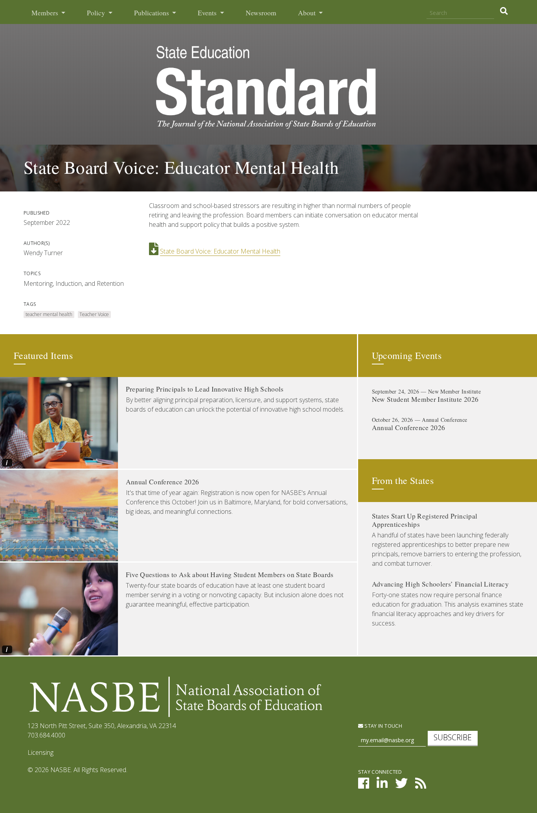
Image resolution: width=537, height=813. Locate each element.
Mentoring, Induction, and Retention (74, 283)
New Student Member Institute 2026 (425, 399)
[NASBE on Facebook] (363, 785)
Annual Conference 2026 (162, 481)
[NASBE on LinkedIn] (382, 785)
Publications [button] (152, 12)
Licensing (40, 752)
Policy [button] (97, 12)
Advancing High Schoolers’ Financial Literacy (440, 584)
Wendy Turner (43, 252)
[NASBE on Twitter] (401, 785)
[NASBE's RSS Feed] (420, 785)
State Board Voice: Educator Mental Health (220, 251)
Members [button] (45, 12)
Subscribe (453, 737)
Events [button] (208, 12)
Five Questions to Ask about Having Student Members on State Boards (230, 574)
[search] (503, 11)
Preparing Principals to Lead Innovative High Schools (205, 389)
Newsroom (261, 12)
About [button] (307, 12)
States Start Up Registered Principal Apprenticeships (425, 520)
